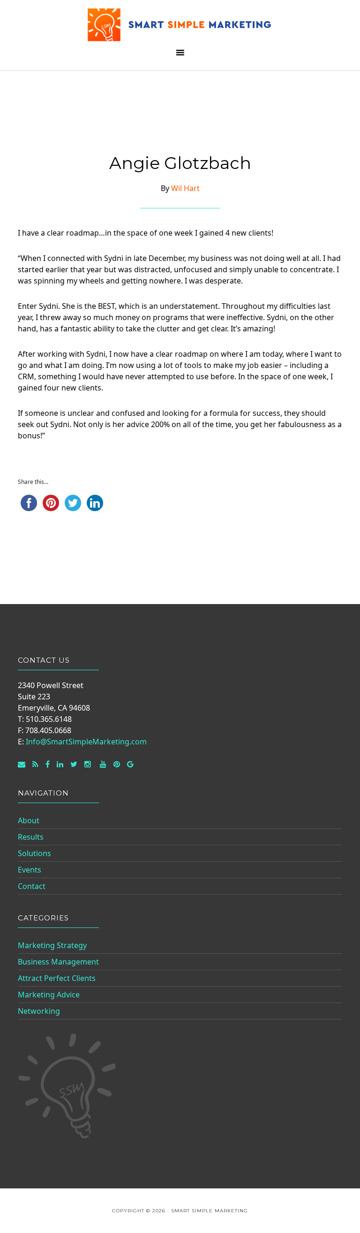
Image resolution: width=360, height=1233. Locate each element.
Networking (39, 1011)
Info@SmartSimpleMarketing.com (86, 741)
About (28, 820)
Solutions (34, 853)
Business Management (58, 962)
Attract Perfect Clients (57, 978)
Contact (31, 886)
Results (31, 837)
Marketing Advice (49, 994)
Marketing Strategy (52, 945)
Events (29, 870)
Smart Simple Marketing (180, 24)
